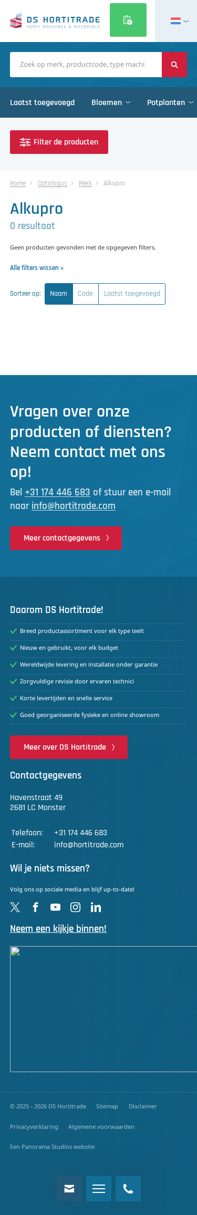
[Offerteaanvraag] (128, 20)
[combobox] (86, 64)
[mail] (69, 1188)
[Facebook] (35, 907)
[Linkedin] (96, 907)
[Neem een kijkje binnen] (98, 1009)
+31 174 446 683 (57, 492)
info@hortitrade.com (74, 506)
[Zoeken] (174, 64)
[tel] (128, 1188)
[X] (15, 907)
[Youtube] (55, 907)
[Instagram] (75, 907)
